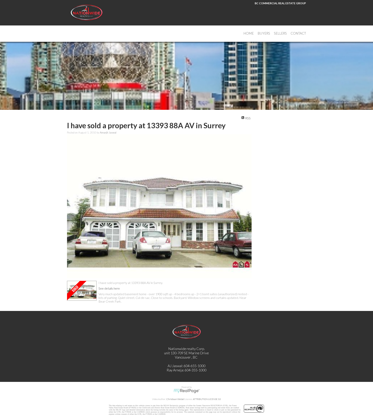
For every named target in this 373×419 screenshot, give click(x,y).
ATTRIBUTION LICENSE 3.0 (207, 399)
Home (248, 33)
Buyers (264, 33)
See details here (109, 288)
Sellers (280, 33)
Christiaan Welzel (175, 399)
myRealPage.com (186, 391)
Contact (298, 33)
